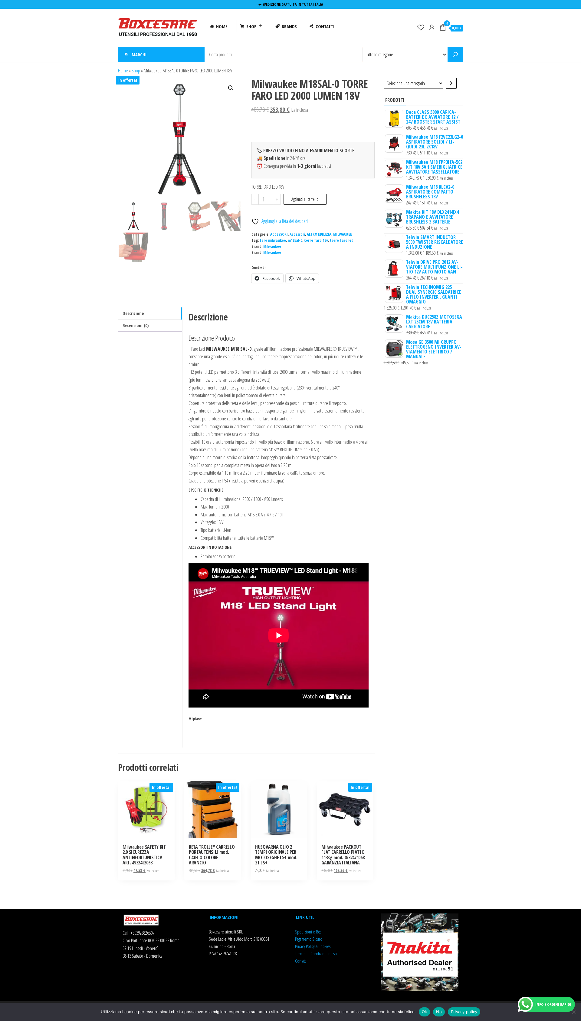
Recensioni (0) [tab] (136, 325)
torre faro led (341, 240)
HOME (222, 26)
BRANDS (289, 26)
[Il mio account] (432, 27)
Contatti (301, 961)
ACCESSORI (279, 234)
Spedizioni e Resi (308, 932)
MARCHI (139, 54)
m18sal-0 (295, 240)
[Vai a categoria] (451, 83)
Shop (136, 70)
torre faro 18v (316, 240)
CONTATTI (325, 26)
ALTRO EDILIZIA (319, 234)
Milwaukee (272, 246)
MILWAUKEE (342, 234)
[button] (230, 88)
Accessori (297, 234)
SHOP (251, 26)
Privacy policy (464, 1011)
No (439, 1011)
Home (123, 70)
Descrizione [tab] (133, 313)
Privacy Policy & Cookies (312, 946)
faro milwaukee (273, 240)
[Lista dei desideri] (421, 27)
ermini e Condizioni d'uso (317, 953)
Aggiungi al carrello (305, 199)
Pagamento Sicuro (308, 939)
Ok (424, 1011)
